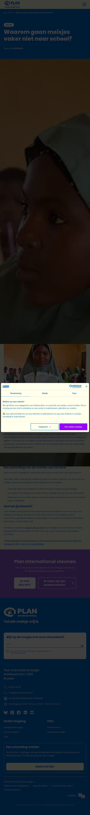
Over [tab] (74, 393)
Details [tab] (45, 393)
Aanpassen (43, 427)
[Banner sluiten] (86, 386)
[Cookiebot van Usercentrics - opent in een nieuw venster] (71, 386)
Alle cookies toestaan (73, 427)
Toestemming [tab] (15, 393)
